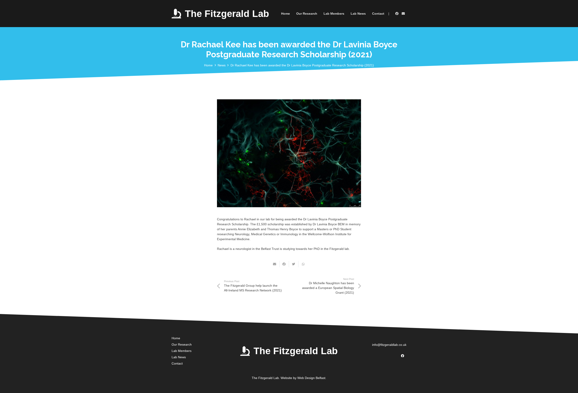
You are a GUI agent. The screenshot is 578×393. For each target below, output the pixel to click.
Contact (177, 363)
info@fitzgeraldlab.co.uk (389, 344)
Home (176, 338)
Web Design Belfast (311, 378)
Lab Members (181, 351)
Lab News (179, 357)
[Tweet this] (293, 264)
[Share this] (284, 264)
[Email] (403, 13)
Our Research (182, 344)
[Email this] (275, 264)
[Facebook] (397, 13)
